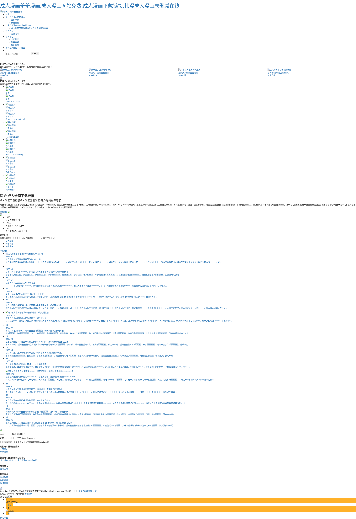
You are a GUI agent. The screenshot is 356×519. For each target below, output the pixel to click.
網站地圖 (4, 517)
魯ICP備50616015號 (88, 491)
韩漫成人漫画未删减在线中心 (18, 25)
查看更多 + (4, 250)
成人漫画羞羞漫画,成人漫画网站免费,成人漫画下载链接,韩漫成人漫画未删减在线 (89, 5)
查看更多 (4, 211)
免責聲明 (28, 493)
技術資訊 (15, 44)
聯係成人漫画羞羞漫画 (15, 47)
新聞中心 (9, 36)
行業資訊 (15, 42)
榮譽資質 (15, 22)
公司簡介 (15, 19)
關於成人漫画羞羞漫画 (15, 17)
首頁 (7, 14)
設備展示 (9, 30)
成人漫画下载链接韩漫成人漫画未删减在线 (29, 28)
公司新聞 (15, 39)
